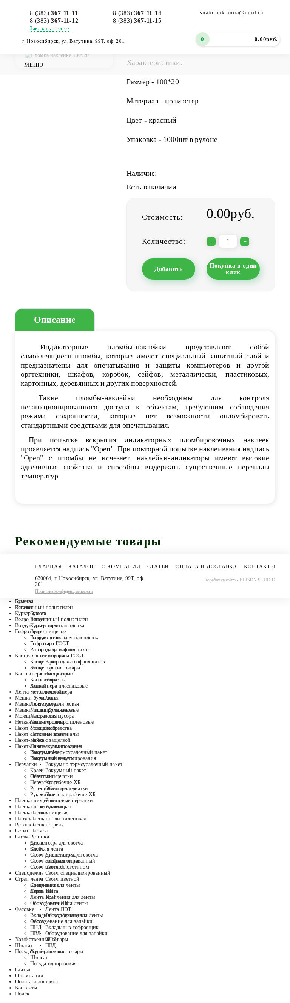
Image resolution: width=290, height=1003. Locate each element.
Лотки (37, 686)
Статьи (158, 566)
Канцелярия (43, 662)
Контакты (259, 566)
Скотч (22, 837)
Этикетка (40, 668)
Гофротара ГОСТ (49, 643)
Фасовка (24, 909)
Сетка (21, 831)
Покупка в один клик (233, 268)
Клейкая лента (46, 849)
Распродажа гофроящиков (60, 649)
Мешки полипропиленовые (47, 710)
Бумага (23, 601)
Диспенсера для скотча (56, 843)
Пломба (24, 818)
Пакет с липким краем (41, 734)
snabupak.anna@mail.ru (232, 12)
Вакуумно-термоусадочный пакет (68, 752)
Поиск (22, 994)
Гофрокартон (45, 637)
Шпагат (24, 945)
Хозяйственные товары (41, 939)
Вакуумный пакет (50, 758)
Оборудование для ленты (59, 903)
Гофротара (27, 631)
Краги (37, 770)
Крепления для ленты (55, 885)
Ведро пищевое (33, 619)
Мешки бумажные (36, 698)
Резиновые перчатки (54, 788)
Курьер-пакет (30, 613)
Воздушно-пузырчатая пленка (50, 625)
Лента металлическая (39, 692)
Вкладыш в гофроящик (56, 915)
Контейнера (43, 680)
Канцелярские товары (40, 655)
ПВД (35, 933)
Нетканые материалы (39, 722)
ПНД (36, 927)
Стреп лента (29, 879)
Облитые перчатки (51, 776)
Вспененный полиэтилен (44, 607)
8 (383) (54, 13)
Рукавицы (41, 794)
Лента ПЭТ (43, 897)
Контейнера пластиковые (43, 674)
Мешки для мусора (37, 704)
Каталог (81, 566)
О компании (121, 566)
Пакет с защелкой (35, 728)
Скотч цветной (47, 867)
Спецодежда (29, 873)
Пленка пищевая (34, 800)
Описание (55, 320)
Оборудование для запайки (61, 921)
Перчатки (26, 764)
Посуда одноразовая (53, 963)
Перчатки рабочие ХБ (55, 782)
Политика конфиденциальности (64, 591)
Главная (48, 566)
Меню (33, 65)
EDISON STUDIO (257, 580)
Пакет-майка (29, 740)
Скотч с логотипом (52, 855)
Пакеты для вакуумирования (48, 746)
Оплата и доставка (206, 566)
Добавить (168, 269)
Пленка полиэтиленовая (43, 806)
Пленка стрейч (32, 812)
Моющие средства (36, 716)
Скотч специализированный (62, 861)
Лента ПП (41, 891)
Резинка (24, 825)
